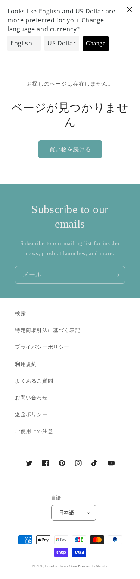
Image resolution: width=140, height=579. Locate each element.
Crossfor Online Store (61, 566)
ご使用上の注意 (34, 431)
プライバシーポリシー (42, 347)
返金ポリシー (31, 414)
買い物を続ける (70, 149)
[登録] (116, 275)
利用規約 (26, 364)
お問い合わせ (31, 398)
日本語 (66, 512)
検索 (20, 313)
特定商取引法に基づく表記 (47, 330)
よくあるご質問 (34, 381)
